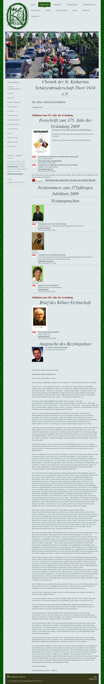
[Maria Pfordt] (37, 274)
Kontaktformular (12, 166)
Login (95, 677)
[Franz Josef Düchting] (38, 213)
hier (36, 107)
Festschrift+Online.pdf (45, 169)
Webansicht (93, 679)
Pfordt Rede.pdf (43, 289)
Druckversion (14, 677)
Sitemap (22, 677)
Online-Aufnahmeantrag (15, 174)
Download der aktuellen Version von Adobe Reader (70, 179)
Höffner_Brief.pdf (43, 336)
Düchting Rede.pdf (44, 228)
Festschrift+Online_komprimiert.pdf (49, 161)
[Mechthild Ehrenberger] (38, 241)
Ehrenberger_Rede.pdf (45, 261)
